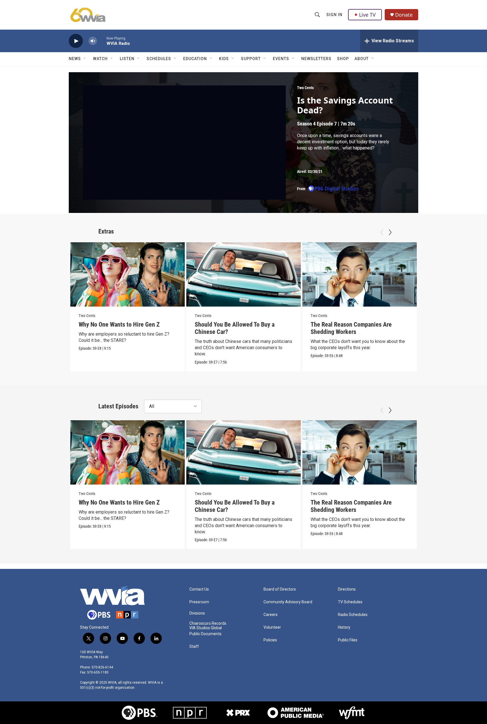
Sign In (334, 14)
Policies (270, 640)
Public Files (347, 640)
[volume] (93, 41)
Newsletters (316, 58)
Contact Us (199, 589)
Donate (404, 15)
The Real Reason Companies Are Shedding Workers (351, 328)
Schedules (159, 58)
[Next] (390, 232)
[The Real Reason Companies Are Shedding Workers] (359, 274)
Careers (271, 615)
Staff (194, 646)
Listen (127, 58)
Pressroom (199, 602)
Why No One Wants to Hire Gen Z (119, 324)
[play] (75, 41)
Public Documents (205, 634)
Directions (347, 589)
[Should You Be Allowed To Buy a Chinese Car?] (243, 274)
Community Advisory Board (288, 602)
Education (195, 58)
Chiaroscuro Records (207, 623)
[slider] (102, 41)
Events (281, 58)
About (362, 58)
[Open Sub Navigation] (85, 58)
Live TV (367, 14)
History (344, 627)
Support (251, 58)
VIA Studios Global (205, 628)
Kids (224, 58)
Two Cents (305, 87)
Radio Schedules (353, 615)
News (75, 58)
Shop (343, 58)
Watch (100, 58)
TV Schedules (350, 602)
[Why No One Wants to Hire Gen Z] (127, 274)
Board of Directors (280, 589)
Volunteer (272, 627)
